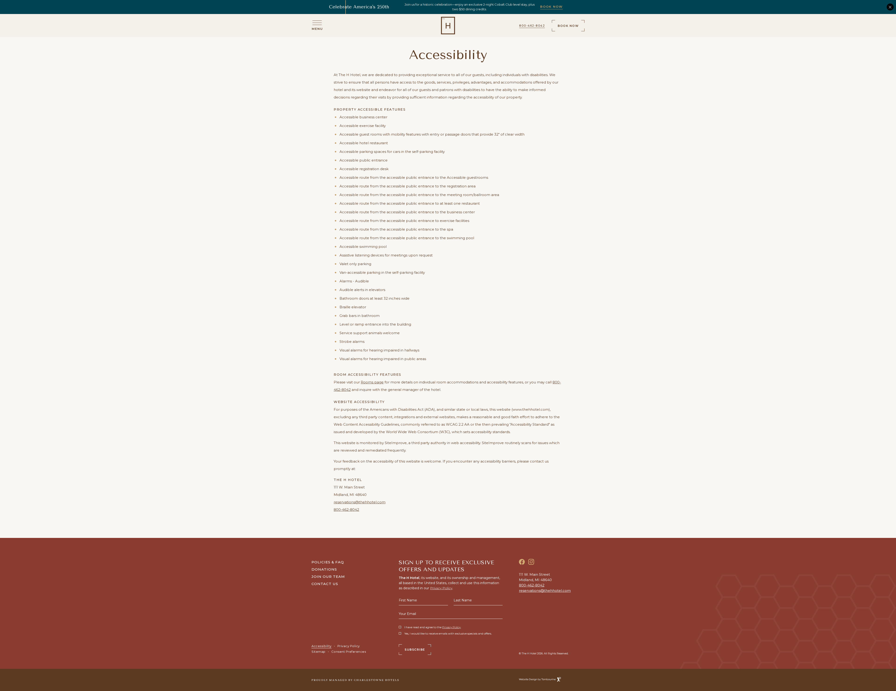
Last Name (463, 600)
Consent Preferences (348, 651)
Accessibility (322, 646)
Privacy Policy (348, 646)
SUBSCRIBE (415, 649)
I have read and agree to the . (432, 627)
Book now (568, 24)
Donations (324, 569)
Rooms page (372, 382)
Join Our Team (328, 576)
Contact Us (325, 584)
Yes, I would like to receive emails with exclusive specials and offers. (448, 633)
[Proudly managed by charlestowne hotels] (355, 679)
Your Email (407, 613)
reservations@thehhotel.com (359, 502)
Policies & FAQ (328, 562)
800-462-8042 (532, 25)
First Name (408, 600)
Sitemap (319, 651)
